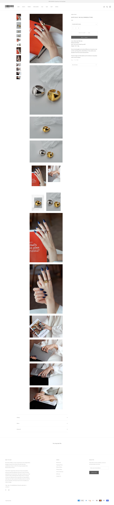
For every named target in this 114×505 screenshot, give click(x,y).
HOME (18, 6)
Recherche (58, 462)
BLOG (47, 6)
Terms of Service (59, 471)
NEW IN (23, 6)
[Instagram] (8, 490)
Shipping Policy (59, 465)
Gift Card (58, 474)
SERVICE (56, 6)
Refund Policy (59, 467)
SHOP (52, 6)
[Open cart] (110, 7)
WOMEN (29, 6)
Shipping (18, 417)
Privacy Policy (59, 469)
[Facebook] (5, 490)
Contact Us (58, 476)
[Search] (107, 6)
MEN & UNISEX (36, 6)
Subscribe (94, 472)
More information (75, 64)
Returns (18, 423)
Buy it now (84, 37)
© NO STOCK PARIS (8, 500)
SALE (42, 6)
